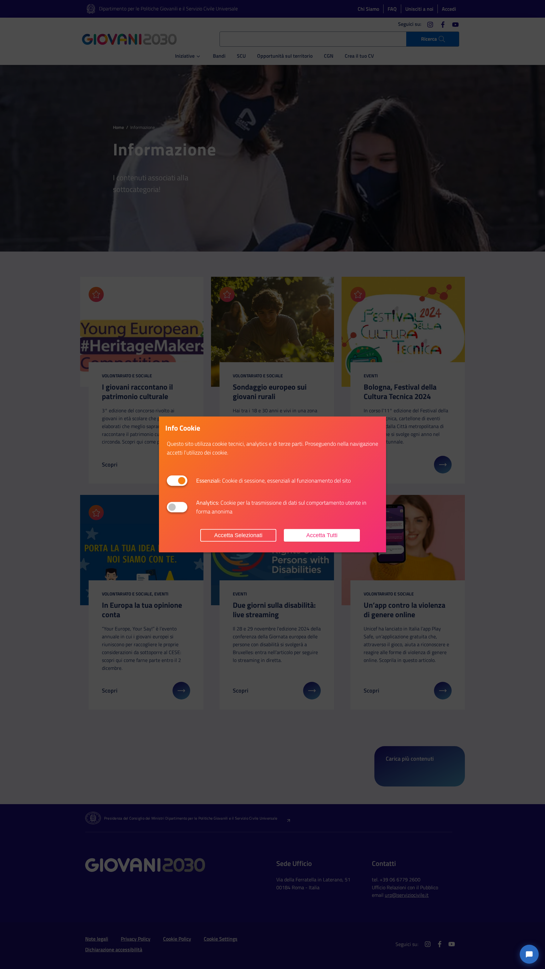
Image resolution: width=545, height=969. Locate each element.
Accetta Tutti (321, 535)
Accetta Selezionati (238, 535)
